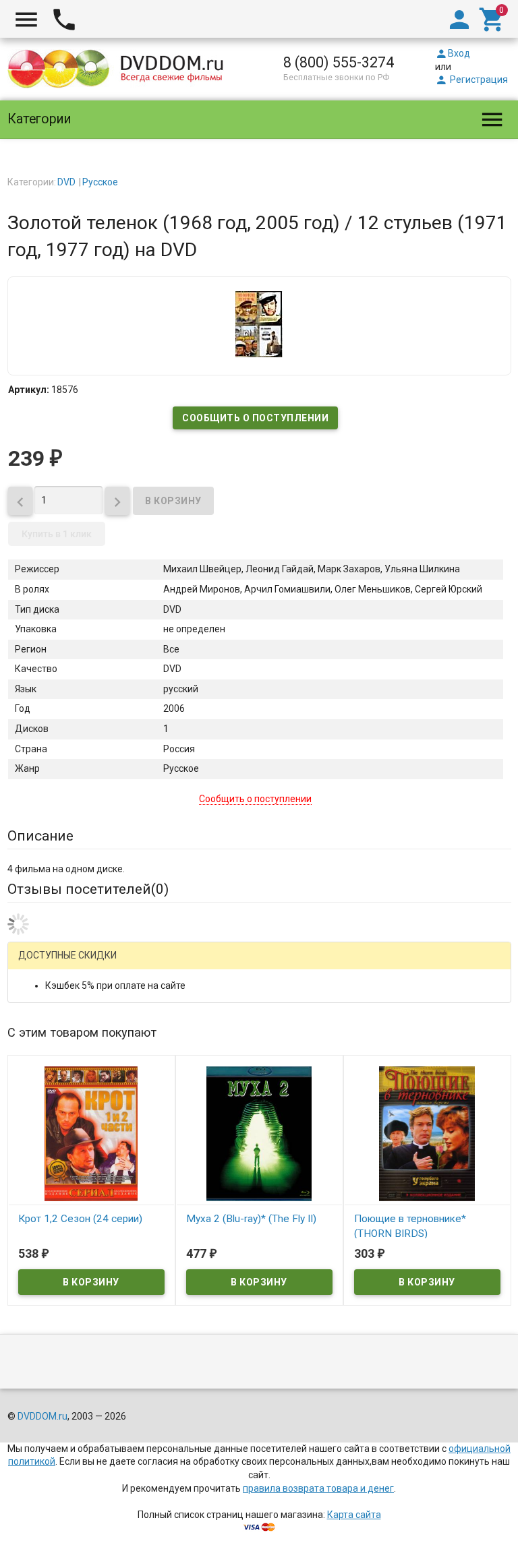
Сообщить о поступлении (255, 418)
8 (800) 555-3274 (338, 62)
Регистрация (471, 79)
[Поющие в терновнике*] (427, 1133)
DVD (66, 182)
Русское (100, 182)
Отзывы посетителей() (88, 889)
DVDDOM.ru (42, 1416)
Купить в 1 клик (57, 533)
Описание (40, 836)
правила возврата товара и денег (318, 1488)
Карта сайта (354, 1514)
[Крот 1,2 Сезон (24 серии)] (91, 1133)
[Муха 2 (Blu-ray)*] (259, 1133)
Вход (452, 53)
